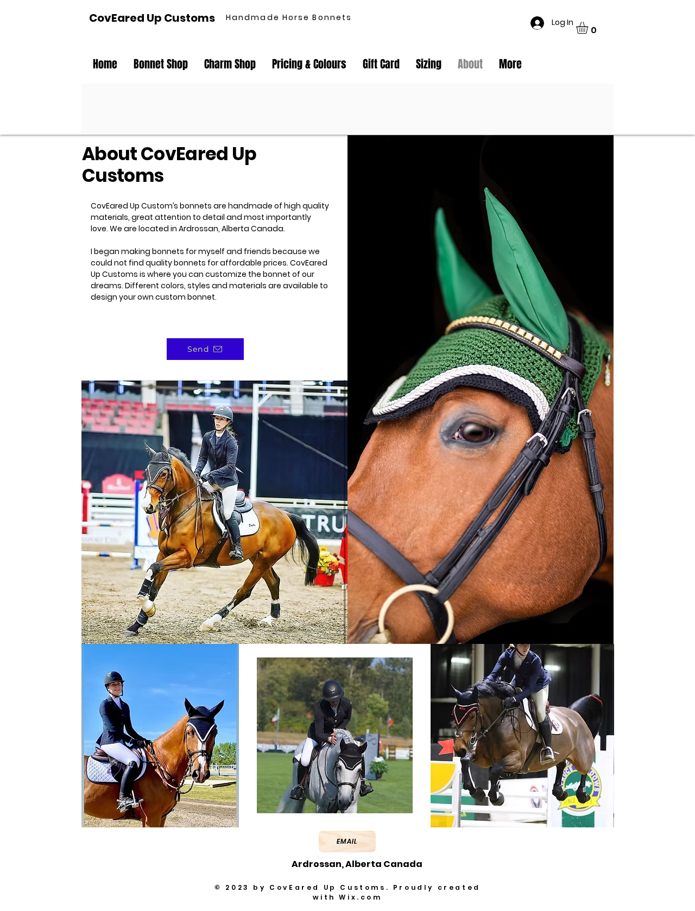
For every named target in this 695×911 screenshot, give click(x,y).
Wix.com (360, 897)
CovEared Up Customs (152, 18)
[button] (589, 28)
